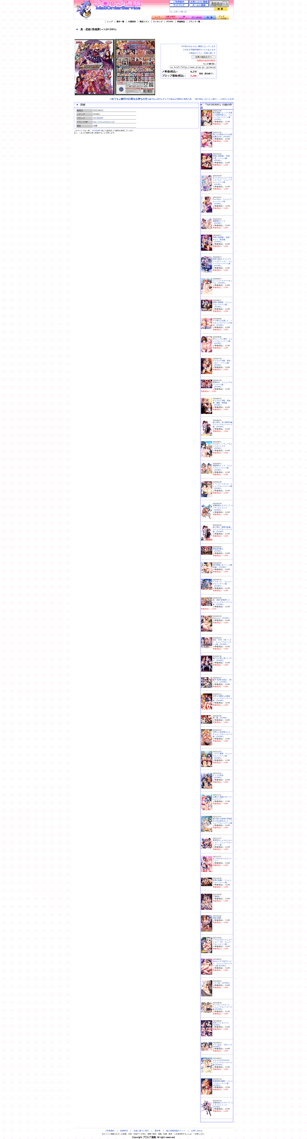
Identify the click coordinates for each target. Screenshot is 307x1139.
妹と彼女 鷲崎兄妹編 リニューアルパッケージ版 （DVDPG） (222, 529)
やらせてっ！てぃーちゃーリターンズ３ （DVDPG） (222, 446)
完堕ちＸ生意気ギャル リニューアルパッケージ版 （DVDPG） (222, 734)
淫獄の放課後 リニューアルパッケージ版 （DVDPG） (222, 304)
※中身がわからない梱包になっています (198, 46)
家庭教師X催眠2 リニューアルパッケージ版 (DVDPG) (223, 1083)
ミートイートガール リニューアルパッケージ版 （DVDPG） (222, 486)
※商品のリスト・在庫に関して (202, 53)
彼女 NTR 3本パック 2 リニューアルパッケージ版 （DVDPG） (223, 642)
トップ (110, 21)
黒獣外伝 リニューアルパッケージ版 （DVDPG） (222, 384)
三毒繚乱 (216, 896)
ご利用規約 (109, 1131)
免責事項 (124, 1131)
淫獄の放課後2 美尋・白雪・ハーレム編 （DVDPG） (222, 158)
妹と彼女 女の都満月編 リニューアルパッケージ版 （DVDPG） (223, 424)
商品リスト (144, 21)
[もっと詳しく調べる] (178, 12)
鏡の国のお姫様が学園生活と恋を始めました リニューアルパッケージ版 (222, 821)
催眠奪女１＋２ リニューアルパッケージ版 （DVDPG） (222, 468)
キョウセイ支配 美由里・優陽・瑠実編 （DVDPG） (221, 403)
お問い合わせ (197, 1131)
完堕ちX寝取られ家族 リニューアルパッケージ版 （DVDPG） (222, 698)
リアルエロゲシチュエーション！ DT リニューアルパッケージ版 (222, 942)
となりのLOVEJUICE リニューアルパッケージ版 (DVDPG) (222, 1062)
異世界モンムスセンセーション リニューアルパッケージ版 (222, 842)
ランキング (158, 21)
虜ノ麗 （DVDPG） (220, 718)
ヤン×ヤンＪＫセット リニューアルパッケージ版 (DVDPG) (222, 1007)
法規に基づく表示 (141, 1131)
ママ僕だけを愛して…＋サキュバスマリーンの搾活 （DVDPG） (222, 323)
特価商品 (181, 21)
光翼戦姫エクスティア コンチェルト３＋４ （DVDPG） (223, 508)
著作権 (157, 1131)
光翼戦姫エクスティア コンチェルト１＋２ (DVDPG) (223, 1105)
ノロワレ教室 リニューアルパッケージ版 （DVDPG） (222, 756)
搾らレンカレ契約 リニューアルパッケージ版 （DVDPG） (222, 341)
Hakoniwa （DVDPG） (221, 618)
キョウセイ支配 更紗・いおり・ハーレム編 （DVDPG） (222, 363)
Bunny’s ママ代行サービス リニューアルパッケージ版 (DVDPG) (222, 963)
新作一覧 (120, 21)
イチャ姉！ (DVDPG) (221, 983)
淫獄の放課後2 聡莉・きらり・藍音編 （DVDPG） (222, 239)
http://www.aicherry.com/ (104, 122)
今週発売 (132, 21)
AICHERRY (98, 118)
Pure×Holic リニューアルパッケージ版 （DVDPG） (222, 201)
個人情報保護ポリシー (175, 1131)
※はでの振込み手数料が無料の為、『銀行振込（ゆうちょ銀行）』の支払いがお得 (172, 99)
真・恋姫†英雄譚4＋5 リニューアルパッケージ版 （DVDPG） (222, 602)
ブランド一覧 (194, 21)
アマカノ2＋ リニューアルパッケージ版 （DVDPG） (222, 584)
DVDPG (169, 21)
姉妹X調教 (217, 918)
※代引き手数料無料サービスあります (199, 50)
